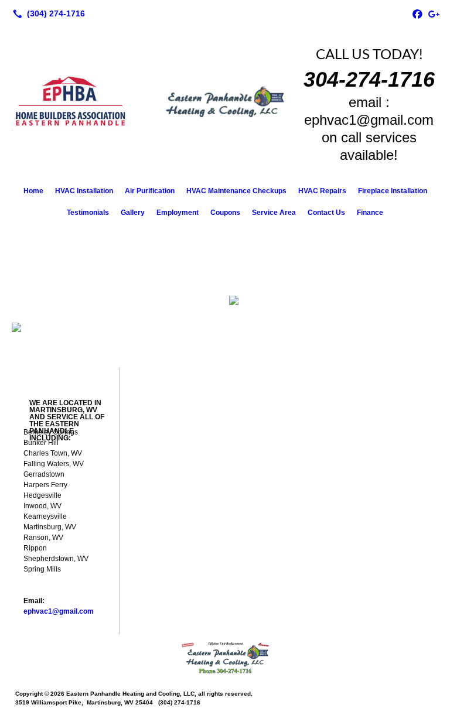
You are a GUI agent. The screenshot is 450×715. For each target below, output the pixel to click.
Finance (370, 212)
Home (33, 191)
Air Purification (150, 191)
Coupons (225, 212)
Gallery (133, 212)
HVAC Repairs (322, 191)
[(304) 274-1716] (46, 13)
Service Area (274, 212)
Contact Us (326, 212)
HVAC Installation (84, 191)
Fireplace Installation (392, 191)
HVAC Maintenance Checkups (236, 191)
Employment (177, 212)
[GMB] (433, 13)
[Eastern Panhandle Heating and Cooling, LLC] (225, 658)
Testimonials (88, 212)
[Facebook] (417, 13)
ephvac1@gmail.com (58, 611)
